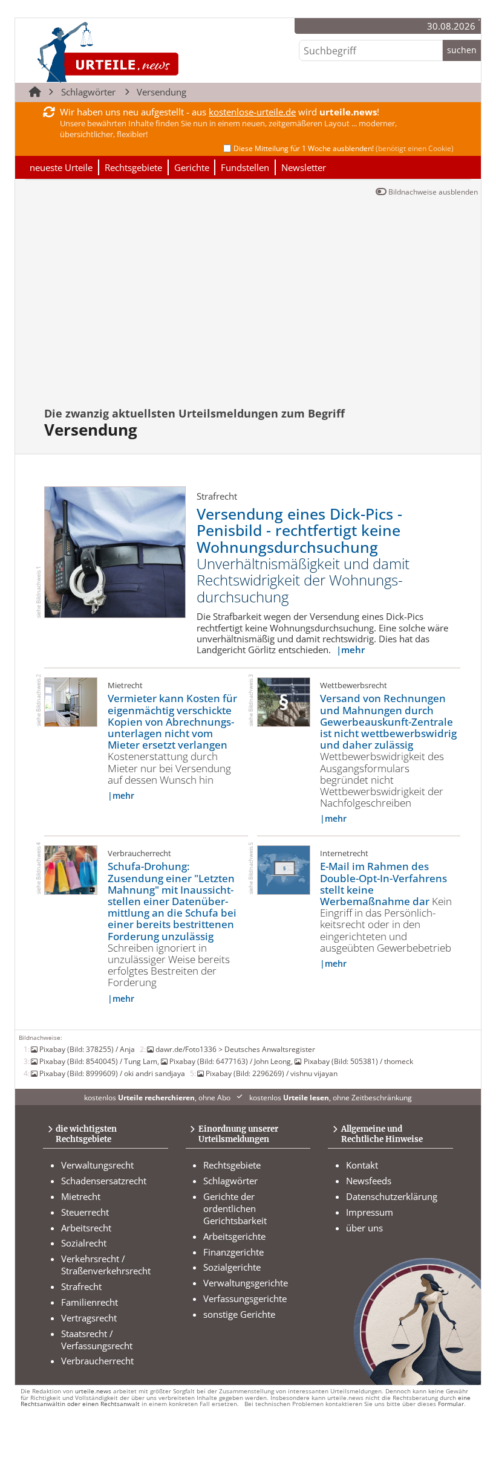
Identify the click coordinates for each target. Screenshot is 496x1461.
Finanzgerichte (233, 1252)
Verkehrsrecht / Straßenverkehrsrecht (106, 1265)
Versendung (161, 92)
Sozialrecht (83, 1243)
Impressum (369, 1212)
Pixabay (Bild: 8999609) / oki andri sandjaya (112, 1073)
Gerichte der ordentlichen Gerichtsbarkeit (235, 1208)
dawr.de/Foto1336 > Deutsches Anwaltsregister (235, 1049)
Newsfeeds (368, 1181)
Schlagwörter (88, 92)
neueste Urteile (61, 167)
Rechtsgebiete (133, 167)
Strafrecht (81, 1286)
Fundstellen (245, 167)
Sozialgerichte (232, 1267)
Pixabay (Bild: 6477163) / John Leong (230, 1061)
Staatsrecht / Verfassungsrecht (96, 1339)
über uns (364, 1228)
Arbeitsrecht (86, 1228)
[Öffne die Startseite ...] (148, 52)
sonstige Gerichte (239, 1314)
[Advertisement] (255, 308)
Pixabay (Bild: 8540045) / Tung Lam (98, 1061)
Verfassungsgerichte (245, 1298)
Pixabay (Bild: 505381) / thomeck (358, 1061)
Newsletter (303, 167)
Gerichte (191, 167)
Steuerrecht (85, 1212)
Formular (451, 1404)
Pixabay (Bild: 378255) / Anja (87, 1049)
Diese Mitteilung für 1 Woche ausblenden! (343, 148)
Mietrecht (80, 1196)
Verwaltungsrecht (97, 1165)
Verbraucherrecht (97, 1361)
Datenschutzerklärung (391, 1196)
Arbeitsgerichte (234, 1236)
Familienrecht (89, 1302)
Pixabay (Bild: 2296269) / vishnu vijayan (272, 1073)
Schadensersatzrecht (103, 1181)
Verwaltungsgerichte (245, 1283)
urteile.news (93, 1391)
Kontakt (362, 1165)
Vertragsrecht (89, 1318)
